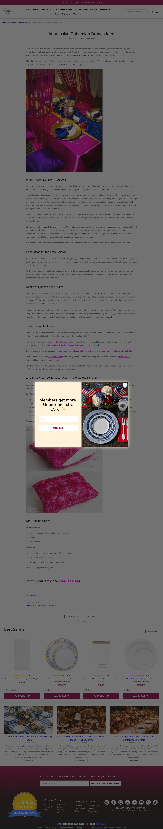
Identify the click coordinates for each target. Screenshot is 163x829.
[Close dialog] (125, 385)
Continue (58, 427)
